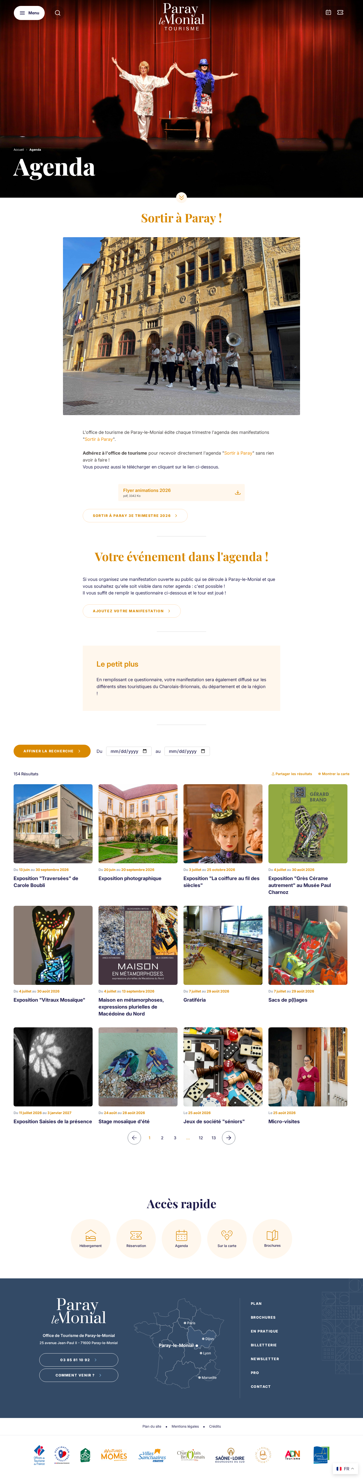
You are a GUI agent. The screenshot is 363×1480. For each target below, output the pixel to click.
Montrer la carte (335, 774)
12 (201, 1137)
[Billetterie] (340, 12)
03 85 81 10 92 (75, 1360)
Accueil (19, 149)
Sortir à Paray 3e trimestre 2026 (132, 515)
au (158, 751)
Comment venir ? (75, 1375)
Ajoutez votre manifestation (128, 611)
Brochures (263, 1317)
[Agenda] (328, 12)
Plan (256, 1303)
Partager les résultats (294, 774)
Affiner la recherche (48, 751)
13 (214, 1137)
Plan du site (151, 1426)
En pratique (265, 1331)
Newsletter (265, 1359)
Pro (255, 1373)
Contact (261, 1386)
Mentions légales (185, 1426)
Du (99, 751)
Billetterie (264, 1345)
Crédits (215, 1426)
